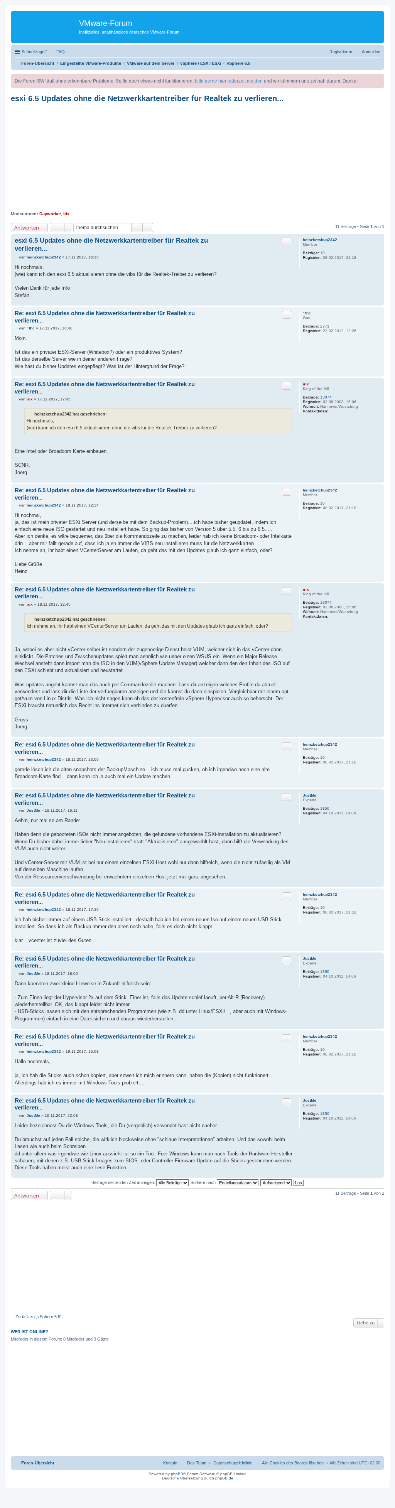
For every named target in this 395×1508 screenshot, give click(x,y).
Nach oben (378, 301)
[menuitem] (232, 1463)
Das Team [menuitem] (196, 1463)
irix (66, 213)
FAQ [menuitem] (60, 51)
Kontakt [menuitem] (170, 1463)
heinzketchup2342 (320, 240)
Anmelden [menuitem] (371, 51)
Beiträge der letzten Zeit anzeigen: (123, 1182)
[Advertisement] (197, 157)
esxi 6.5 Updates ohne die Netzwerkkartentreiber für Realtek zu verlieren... (147, 98)
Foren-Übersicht (37, 1463)
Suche (137, 227)
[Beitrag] (17, 257)
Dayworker (50, 213)
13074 (326, 397)
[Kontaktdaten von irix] (332, 411)
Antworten (26, 227)
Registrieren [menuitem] (340, 51)
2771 (324, 326)
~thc (307, 313)
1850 (324, 808)
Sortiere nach (204, 1182)
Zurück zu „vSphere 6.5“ (38, 1316)
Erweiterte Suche (148, 227)
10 (322, 253)
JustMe (309, 795)
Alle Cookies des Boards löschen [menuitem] (293, 1463)
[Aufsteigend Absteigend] (276, 1182)
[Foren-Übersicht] (46, 25)
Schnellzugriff (34, 51)
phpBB (177, 1474)
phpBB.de (224, 1478)
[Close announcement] (378, 80)
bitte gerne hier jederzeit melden (229, 81)
